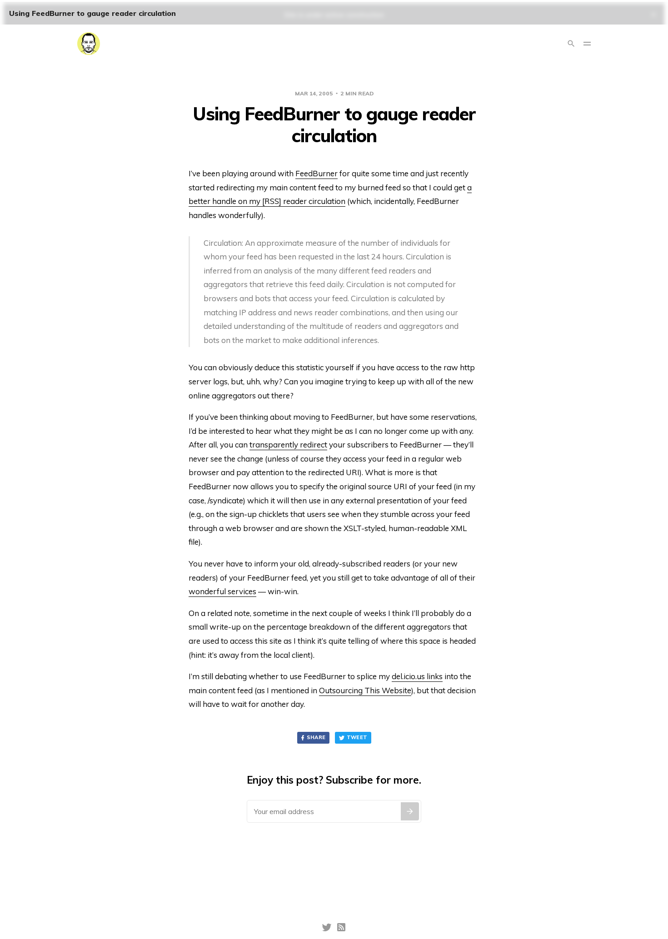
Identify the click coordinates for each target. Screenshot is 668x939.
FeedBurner (316, 173)
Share (316, 737)
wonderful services (222, 591)
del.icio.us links (417, 676)
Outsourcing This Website (365, 690)
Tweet (357, 737)
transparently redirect (288, 444)
